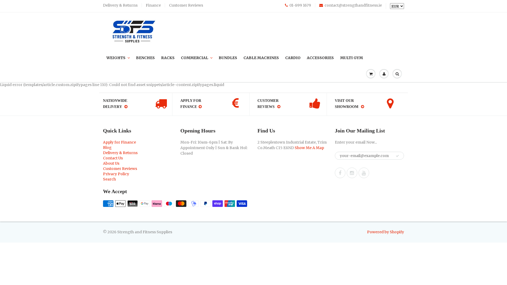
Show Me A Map (309, 147)
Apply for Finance (119, 142)
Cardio (293, 57)
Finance (153, 5)
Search (109, 179)
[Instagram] (352, 173)
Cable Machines (261, 57)
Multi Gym (351, 57)
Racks (168, 57)
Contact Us (113, 158)
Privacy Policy (116, 174)
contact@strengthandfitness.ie (353, 5)
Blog (107, 147)
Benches (145, 57)
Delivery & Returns (120, 5)
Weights (115, 57)
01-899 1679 (300, 5)
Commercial (194, 57)
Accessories (320, 57)
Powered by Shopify (385, 232)
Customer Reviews (186, 5)
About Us (111, 163)
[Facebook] (340, 173)
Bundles (228, 57)
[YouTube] (364, 173)
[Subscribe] (397, 156)
